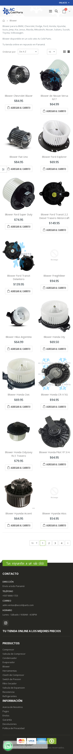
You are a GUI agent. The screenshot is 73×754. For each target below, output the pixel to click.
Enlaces (63, 2)
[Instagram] (6, 623)
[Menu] (50, 11)
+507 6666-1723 (10, 595)
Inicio (4, 21)
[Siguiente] (67, 543)
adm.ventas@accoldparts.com (18, 605)
